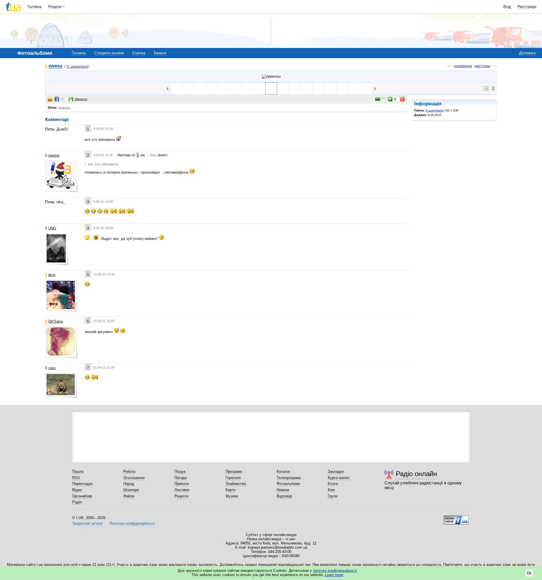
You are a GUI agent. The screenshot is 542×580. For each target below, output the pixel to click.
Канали (160, 53)
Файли (128, 496)
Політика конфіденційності (132, 523)
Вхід (507, 7)
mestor (54, 155)
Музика (232, 496)
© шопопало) (78, 66)
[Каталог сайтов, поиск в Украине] (456, 518)
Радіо (77, 502)
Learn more (334, 575)
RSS (76, 478)
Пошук (179, 471)
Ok (529, 573)
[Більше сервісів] (62, 99)
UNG (52, 228)
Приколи (181, 483)
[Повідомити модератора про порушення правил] (403, 99)
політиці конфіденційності (335, 570)
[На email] (50, 99)
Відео (77, 490)
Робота (129, 471)
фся (51, 275)
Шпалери (131, 490)
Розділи (55, 7)
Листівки (181, 490)
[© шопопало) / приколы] (271, 76)
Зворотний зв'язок (87, 523)
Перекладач (82, 483)
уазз (52, 368)
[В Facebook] (56, 99)
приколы (64, 107)
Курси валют (339, 478)
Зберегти (80, 99)
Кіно (331, 490)
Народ (128, 483)
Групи (332, 496)
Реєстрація (527, 7)
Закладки (336, 471)
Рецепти (181, 496)
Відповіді (284, 496)
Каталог (283, 471)
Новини (283, 490)
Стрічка (138, 53)
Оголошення (134, 478)
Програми (234, 471)
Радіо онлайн (416, 474)
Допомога (527, 53)
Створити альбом (109, 53)
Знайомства (236, 483)
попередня (463, 66)
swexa (55, 66)
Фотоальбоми (288, 483)
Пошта (77, 471)
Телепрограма (289, 478)
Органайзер (82, 496)
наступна (482, 66)
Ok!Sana (55, 321)
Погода (180, 478)
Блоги (333, 483)
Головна (34, 7)
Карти (230, 490)
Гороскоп (233, 478)
